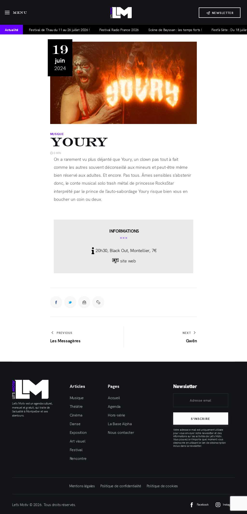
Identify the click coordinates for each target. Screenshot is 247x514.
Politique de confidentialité (120, 485)
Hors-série (116, 415)
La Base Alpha (120, 423)
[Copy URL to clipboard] (98, 302)
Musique (57, 134)
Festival (76, 449)
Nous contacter (121, 432)
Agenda (114, 406)
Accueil (114, 397)
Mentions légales (82, 485)
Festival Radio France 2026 (107, 29)
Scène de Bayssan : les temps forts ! (164, 29)
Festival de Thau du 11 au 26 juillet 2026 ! (48, 29)
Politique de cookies (162, 485)
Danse (75, 423)
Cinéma (76, 415)
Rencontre (78, 458)
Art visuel (77, 441)
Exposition (78, 432)
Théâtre (76, 406)
